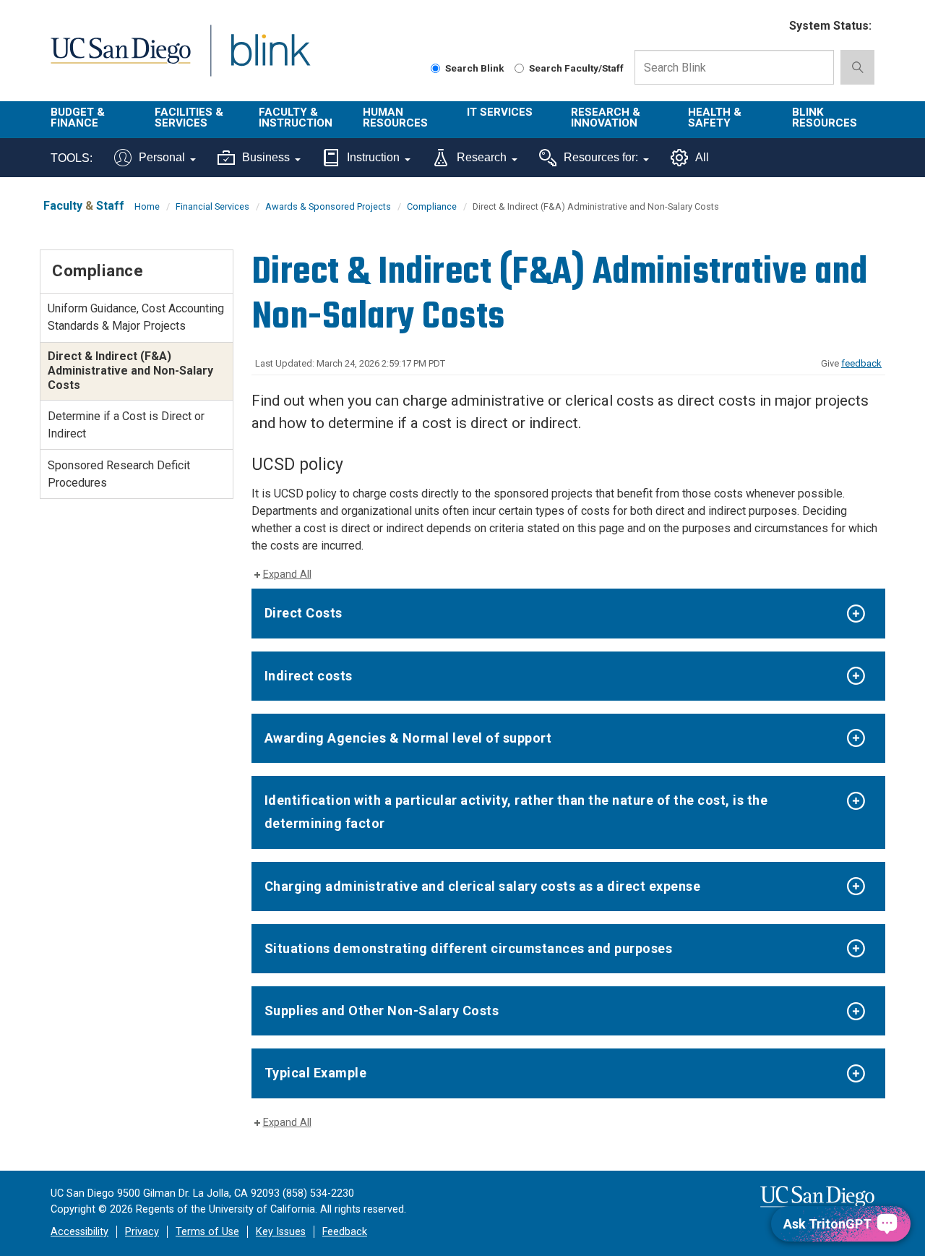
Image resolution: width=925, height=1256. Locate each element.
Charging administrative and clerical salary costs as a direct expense (482, 886)
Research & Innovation (605, 117)
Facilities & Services (189, 117)
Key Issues (281, 1232)
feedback (861, 363)
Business (266, 157)
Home (147, 206)
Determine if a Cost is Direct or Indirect (126, 424)
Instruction (373, 157)
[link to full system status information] (769, 26)
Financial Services (212, 206)
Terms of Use (207, 1232)
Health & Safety (714, 117)
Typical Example (315, 1072)
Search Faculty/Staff (576, 68)
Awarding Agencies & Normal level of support (408, 738)
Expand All (287, 574)
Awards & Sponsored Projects (328, 206)
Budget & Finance (78, 117)
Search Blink (474, 68)
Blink (270, 58)
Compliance (432, 206)
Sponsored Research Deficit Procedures (119, 474)
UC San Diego (120, 58)
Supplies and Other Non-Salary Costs (381, 1010)
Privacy (142, 1232)
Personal (162, 157)
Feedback (344, 1232)
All (702, 157)
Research (482, 157)
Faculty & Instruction (295, 117)
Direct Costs (303, 612)
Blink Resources (824, 117)
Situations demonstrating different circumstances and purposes (468, 948)
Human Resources (395, 117)
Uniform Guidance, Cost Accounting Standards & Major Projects (136, 317)
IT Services (500, 112)
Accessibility (79, 1232)
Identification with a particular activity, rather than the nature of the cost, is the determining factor (516, 812)
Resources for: (601, 157)
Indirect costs (308, 675)
